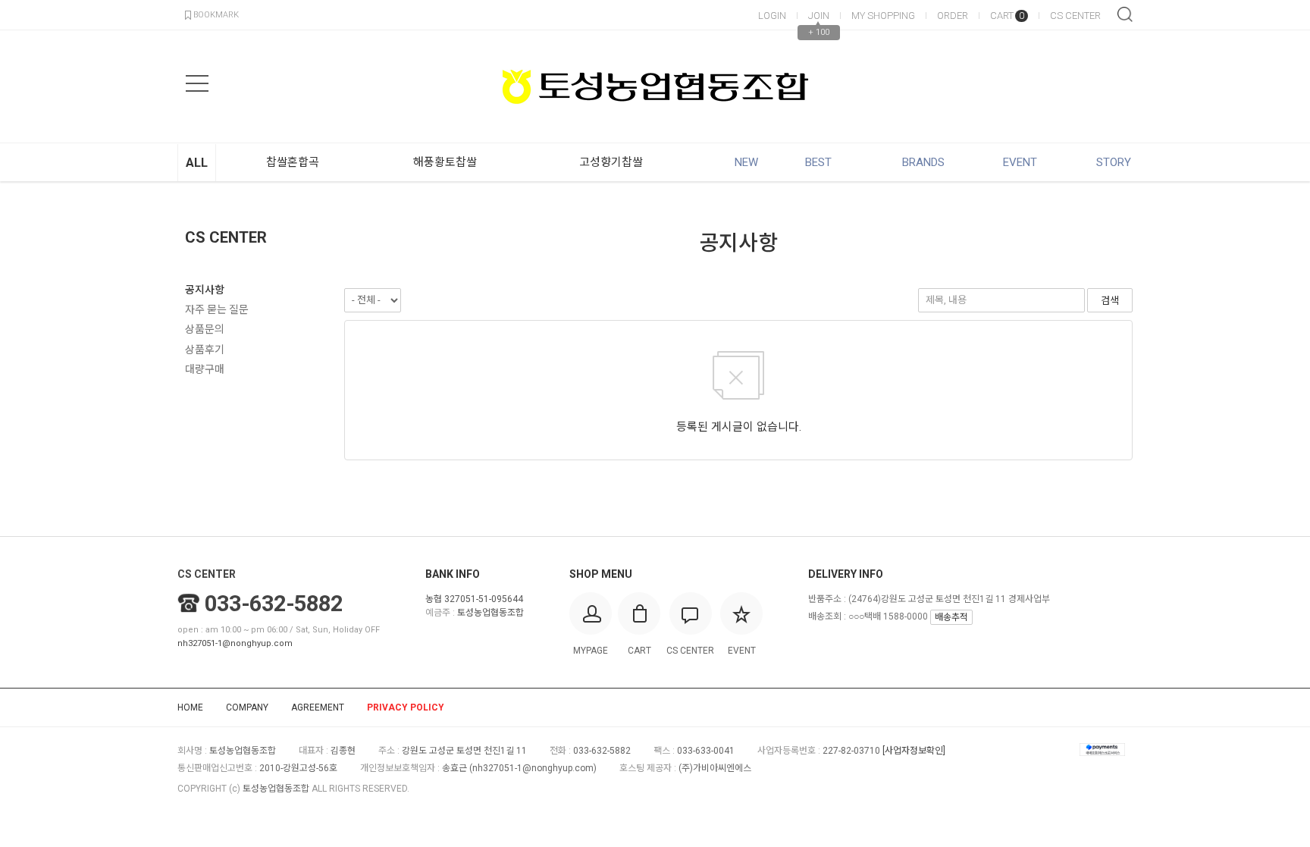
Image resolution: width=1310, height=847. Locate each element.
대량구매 (204, 369)
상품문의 (204, 329)
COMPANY (247, 707)
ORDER (952, 15)
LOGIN (772, 15)
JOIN (818, 15)
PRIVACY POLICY (405, 707)
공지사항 (204, 290)
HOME (190, 707)
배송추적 (951, 617)
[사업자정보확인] (913, 750)
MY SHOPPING (883, 15)
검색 (1125, 14)
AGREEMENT (317, 707)
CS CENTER (1075, 15)
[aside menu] (197, 83)
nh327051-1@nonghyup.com (235, 643)
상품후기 (204, 350)
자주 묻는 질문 (217, 309)
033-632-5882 (274, 603)
